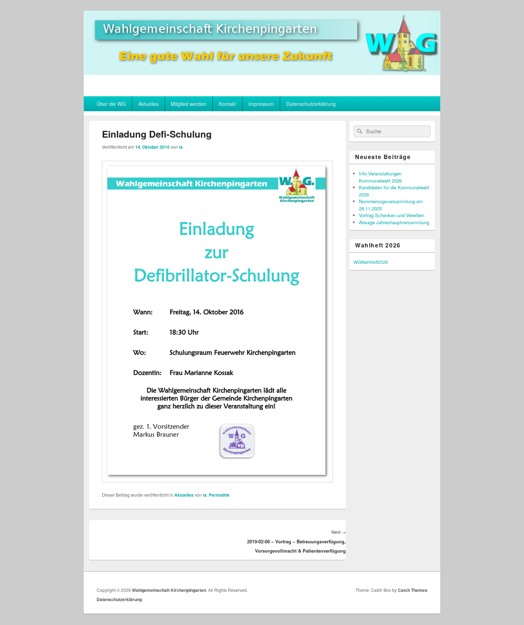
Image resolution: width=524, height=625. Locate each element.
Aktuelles (148, 103)
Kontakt (227, 103)
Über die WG (111, 103)
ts (181, 147)
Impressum (261, 103)
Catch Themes (412, 590)
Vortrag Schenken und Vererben (391, 215)
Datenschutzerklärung (311, 103)
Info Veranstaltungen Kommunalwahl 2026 (380, 177)
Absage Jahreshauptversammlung (394, 222)
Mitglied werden (188, 103)
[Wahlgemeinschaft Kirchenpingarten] (262, 72)
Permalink (219, 495)
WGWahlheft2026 (371, 262)
